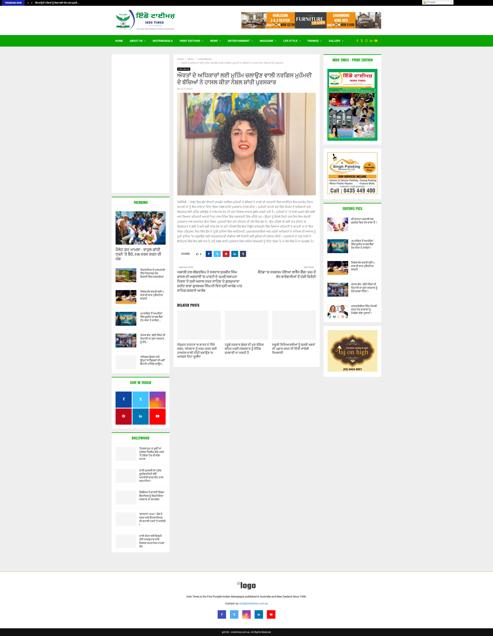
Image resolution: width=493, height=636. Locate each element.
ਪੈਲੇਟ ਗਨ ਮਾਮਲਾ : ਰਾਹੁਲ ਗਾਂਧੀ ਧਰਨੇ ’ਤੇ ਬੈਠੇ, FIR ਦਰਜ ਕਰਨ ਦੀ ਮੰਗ (138, 254)
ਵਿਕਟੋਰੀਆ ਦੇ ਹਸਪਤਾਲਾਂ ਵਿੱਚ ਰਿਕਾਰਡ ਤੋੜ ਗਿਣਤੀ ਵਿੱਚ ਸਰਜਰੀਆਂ (152, 273)
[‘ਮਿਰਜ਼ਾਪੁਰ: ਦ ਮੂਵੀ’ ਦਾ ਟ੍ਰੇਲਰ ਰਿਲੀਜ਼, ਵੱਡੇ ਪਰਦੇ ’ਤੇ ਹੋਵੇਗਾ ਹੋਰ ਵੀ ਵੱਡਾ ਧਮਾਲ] (126, 454)
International (183, 69)
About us (136, 40)
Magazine (266, 40)
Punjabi (430, 2)
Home (119, 40)
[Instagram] (367, 40)
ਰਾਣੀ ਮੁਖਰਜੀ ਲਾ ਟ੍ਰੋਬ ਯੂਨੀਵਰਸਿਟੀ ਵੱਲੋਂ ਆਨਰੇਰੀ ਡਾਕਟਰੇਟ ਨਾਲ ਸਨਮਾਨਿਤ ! (151, 475)
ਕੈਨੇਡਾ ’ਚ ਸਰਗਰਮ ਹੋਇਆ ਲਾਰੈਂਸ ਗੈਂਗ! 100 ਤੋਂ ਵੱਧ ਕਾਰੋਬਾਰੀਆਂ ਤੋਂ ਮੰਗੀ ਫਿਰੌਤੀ (287, 274)
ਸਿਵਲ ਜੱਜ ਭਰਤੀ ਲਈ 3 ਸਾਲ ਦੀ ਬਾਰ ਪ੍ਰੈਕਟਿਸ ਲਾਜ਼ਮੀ (152, 295)
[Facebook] (358, 40)
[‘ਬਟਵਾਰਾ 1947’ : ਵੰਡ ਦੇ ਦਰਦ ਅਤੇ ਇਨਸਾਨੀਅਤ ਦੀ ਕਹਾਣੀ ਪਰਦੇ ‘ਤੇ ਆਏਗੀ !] (126, 519)
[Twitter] (362, 40)
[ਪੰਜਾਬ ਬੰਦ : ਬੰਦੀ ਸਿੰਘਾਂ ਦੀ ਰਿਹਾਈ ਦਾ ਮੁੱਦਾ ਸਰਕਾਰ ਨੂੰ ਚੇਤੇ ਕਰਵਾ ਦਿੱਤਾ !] (126, 340)
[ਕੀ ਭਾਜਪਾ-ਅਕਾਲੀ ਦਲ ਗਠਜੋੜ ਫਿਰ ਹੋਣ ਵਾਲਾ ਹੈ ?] (337, 224)
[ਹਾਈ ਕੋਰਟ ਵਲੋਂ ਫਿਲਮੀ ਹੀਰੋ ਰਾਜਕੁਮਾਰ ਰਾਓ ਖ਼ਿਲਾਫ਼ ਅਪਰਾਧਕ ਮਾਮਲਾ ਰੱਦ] (126, 541)
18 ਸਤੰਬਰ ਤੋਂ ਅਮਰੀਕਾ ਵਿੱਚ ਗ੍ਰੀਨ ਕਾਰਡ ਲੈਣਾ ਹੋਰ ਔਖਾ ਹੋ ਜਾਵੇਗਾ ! (362, 244)
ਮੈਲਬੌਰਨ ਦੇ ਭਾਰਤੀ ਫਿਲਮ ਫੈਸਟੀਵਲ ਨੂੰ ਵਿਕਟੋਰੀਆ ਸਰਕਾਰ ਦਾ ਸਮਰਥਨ (151, 495)
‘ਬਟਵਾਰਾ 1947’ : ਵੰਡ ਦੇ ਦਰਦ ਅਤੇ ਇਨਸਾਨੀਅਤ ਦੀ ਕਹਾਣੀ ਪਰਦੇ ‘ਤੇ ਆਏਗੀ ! (152, 519)
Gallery (334, 40)
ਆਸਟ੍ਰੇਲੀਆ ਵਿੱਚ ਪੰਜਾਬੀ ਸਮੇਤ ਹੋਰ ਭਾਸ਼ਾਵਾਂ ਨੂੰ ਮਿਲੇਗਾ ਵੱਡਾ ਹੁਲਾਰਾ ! (364, 309)
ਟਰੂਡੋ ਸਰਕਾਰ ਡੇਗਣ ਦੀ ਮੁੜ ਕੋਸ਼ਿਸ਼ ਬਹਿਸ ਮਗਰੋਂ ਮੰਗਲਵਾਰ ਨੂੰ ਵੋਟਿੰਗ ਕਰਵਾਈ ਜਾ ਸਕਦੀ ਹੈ (244, 349)
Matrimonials (163, 40)
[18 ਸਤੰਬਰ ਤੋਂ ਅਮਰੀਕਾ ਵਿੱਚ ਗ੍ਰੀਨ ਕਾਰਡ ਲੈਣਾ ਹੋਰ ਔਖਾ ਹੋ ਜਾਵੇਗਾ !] (126, 319)
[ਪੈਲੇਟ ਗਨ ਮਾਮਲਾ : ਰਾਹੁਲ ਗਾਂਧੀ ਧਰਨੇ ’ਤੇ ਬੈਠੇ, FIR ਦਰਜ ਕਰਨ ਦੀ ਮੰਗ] (141, 228)
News (214, 40)
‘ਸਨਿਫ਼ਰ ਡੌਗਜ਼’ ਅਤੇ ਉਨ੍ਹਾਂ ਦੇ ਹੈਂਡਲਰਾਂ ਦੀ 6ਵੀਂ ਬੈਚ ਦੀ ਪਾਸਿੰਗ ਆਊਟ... (152, 360)
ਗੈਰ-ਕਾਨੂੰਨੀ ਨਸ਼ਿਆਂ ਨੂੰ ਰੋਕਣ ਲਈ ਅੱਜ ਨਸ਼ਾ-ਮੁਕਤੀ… (57, 3)
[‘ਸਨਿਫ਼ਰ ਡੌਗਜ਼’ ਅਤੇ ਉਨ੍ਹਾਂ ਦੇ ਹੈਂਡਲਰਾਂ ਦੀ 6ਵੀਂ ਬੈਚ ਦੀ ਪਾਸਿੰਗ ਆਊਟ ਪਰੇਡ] (126, 362)
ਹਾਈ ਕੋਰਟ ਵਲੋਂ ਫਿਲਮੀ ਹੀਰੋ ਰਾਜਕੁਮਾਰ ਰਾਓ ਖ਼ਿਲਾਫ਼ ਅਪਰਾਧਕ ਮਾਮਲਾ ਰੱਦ (151, 541)
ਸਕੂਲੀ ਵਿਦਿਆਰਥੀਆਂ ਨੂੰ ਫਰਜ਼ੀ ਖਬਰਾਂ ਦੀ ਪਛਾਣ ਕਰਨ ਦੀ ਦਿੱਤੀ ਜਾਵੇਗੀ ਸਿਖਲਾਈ (293, 349)
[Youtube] (376, 40)
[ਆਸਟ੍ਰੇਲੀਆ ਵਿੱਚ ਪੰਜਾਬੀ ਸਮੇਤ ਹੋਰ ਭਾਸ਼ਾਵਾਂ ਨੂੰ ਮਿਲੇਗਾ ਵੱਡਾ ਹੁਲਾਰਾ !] (337, 311)
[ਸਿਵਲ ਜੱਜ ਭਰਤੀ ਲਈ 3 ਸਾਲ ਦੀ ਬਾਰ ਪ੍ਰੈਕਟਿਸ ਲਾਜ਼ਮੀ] (126, 297)
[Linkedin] (372, 40)
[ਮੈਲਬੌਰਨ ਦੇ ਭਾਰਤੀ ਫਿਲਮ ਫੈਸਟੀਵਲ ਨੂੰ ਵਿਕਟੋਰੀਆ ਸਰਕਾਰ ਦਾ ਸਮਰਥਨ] (126, 498)
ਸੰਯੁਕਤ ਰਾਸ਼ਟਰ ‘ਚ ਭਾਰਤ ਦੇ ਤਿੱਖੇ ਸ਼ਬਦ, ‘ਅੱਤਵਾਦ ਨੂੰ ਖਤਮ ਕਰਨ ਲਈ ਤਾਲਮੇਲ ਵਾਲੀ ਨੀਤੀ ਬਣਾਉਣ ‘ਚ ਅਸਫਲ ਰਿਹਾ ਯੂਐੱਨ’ (197, 350)
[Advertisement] (141, 124)
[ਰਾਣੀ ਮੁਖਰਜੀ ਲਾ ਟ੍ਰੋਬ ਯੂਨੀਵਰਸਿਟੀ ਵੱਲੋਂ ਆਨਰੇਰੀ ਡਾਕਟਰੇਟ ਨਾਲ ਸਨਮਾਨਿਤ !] (126, 476)
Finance (313, 40)
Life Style (290, 40)
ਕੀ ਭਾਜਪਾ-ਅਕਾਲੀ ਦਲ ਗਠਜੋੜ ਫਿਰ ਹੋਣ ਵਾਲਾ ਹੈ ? (364, 221)
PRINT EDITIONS (190, 40)
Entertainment (239, 40)
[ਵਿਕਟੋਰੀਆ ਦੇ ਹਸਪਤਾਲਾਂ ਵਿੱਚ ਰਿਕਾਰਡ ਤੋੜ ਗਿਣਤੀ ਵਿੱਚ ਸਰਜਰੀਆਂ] (126, 275)
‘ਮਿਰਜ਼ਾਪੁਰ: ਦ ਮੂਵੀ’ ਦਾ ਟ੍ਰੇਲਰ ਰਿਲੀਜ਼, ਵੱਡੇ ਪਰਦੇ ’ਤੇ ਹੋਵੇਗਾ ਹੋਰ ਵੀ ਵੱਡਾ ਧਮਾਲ (151, 453)
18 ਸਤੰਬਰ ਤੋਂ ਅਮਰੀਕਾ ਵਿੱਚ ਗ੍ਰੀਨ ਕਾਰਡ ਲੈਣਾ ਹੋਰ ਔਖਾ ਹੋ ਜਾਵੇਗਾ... (151, 317)
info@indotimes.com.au (253, 603)
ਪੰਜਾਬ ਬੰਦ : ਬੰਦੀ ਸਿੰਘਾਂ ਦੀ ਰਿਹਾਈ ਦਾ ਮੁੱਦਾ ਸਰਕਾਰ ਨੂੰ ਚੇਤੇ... (152, 338)
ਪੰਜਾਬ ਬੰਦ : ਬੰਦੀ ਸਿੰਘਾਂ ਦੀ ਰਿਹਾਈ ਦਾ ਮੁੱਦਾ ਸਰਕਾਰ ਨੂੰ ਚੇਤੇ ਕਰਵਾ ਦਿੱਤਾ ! (364, 288)
